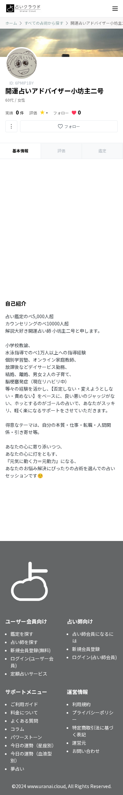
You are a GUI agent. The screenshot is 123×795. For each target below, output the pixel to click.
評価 (61, 150)
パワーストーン (26, 737)
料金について (24, 712)
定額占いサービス (28, 673)
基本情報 (20, 150)
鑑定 (102, 150)
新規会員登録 (86, 649)
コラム (17, 729)
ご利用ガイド (24, 704)
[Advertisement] (61, 224)
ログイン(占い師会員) (94, 657)
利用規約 (81, 704)
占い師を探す (24, 642)
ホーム (11, 23)
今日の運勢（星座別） (33, 745)
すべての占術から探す (43, 23)
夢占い (17, 768)
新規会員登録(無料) (30, 650)
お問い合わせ (86, 751)
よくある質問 (24, 720)
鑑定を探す (21, 633)
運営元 (79, 742)
